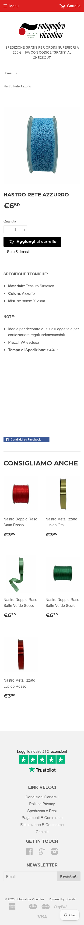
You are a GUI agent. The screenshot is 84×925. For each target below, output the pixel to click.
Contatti (42, 831)
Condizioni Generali (42, 797)
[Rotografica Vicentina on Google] (42, 852)
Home (7, 73)
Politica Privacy (42, 803)
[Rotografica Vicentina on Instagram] (54, 852)
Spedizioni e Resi (42, 810)
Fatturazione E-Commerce (42, 824)
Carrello (73, 5)
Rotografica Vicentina (29, 899)
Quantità (10, 221)
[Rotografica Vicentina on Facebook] (29, 852)
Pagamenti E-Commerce (42, 817)
